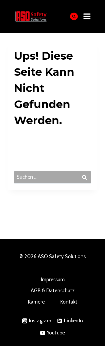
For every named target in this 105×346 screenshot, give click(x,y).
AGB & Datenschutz (53, 290)
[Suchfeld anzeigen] (74, 16)
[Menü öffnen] (87, 16)
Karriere (36, 302)
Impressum (53, 279)
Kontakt (68, 302)
